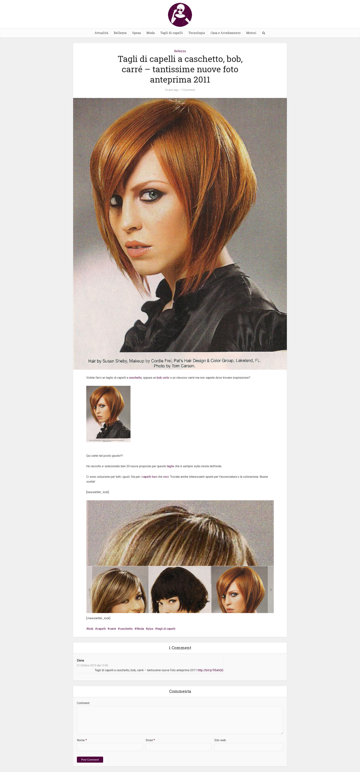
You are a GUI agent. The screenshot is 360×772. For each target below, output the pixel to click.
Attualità (101, 33)
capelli (101, 629)
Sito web (220, 740)
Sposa (136, 33)
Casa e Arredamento (226, 33)
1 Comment (188, 89)
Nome (82, 740)
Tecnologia (196, 33)
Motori (251, 33)
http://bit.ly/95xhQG (210, 670)
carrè (113, 629)
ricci (166, 477)
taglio (171, 466)
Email (150, 740)
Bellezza (120, 33)
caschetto (135, 377)
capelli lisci (149, 477)
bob (90, 629)
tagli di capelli (166, 629)
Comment (83, 703)
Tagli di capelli (171, 33)
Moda (150, 33)
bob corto (163, 377)
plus (150, 629)
